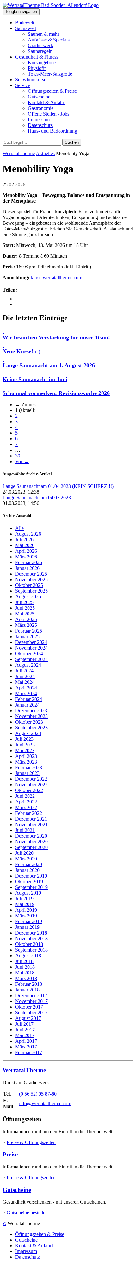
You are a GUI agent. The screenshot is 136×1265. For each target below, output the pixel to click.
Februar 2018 (28, 984)
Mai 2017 (24, 1035)
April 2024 (26, 687)
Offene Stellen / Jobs (48, 113)
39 (17, 455)
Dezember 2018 (31, 932)
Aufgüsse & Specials (49, 39)
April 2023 (26, 756)
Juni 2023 (25, 744)
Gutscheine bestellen (27, 1212)
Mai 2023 (24, 750)
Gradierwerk (40, 45)
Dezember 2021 (31, 818)
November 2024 (31, 648)
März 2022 (26, 807)
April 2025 (26, 619)
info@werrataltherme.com (45, 1103)
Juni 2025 (25, 608)
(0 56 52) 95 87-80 (38, 1094)
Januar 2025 (27, 636)
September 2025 (31, 591)
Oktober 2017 (29, 1007)
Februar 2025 (28, 630)
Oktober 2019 (29, 881)
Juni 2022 (25, 796)
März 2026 (26, 556)
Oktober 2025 (29, 585)
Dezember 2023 (31, 710)
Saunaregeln (40, 51)
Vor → (22, 461)
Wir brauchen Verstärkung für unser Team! (56, 337)
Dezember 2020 (31, 836)
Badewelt (24, 22)
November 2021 (31, 824)
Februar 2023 (28, 767)
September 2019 (31, 887)
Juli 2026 (24, 539)
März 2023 (26, 762)
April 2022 (26, 801)
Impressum (39, 119)
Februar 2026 (28, 562)
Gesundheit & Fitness (36, 57)
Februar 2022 (28, 813)
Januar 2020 (27, 870)
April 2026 (26, 551)
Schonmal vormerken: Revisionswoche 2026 (56, 393)
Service (22, 85)
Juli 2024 (24, 670)
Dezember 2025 (31, 573)
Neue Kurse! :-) (21, 351)
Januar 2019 (27, 927)
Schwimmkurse (30, 79)
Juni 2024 (25, 676)
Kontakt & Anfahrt (46, 102)
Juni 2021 (25, 830)
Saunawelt (25, 28)
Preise (10, 1154)
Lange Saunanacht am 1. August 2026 (49, 365)
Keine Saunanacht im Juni (35, 379)
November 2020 (31, 841)
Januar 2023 (27, 773)
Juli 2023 (24, 739)
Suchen (72, 142)
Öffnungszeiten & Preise (52, 91)
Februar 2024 (28, 699)
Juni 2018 (25, 967)
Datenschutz (40, 125)
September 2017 (31, 1012)
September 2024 (31, 659)
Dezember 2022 (31, 779)
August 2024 (28, 665)
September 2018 (31, 950)
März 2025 (26, 625)
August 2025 (28, 596)
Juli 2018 (24, 961)
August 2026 (28, 534)
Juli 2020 (24, 853)
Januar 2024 (27, 705)
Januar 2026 (27, 568)
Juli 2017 (24, 1024)
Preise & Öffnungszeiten (31, 1142)
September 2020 (31, 847)
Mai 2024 (24, 682)
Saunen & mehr (43, 34)
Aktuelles (45, 153)
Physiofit (37, 68)
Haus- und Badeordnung (52, 131)
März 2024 (26, 693)
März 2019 (26, 915)
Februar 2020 (28, 864)
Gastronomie (40, 108)
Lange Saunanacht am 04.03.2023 (37, 497)
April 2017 (26, 1041)
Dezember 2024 (31, 642)
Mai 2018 (24, 972)
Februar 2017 (28, 1052)
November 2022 (31, 784)
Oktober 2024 (29, 653)
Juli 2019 (24, 898)
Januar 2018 (27, 989)
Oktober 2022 (29, 790)
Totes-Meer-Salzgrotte (50, 74)
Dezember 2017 (31, 995)
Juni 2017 (25, 1029)
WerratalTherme (19, 153)
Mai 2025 (24, 613)
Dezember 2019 (31, 875)
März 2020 (26, 858)
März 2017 (26, 1046)
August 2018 (28, 955)
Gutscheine (39, 96)
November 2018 (31, 938)
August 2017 (28, 1018)
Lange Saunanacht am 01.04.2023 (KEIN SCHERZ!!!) (58, 486)
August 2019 (28, 893)
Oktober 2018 (29, 944)
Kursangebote (42, 62)
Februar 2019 (28, 921)
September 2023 (31, 727)
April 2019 (26, 910)
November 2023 (31, 716)
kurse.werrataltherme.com (56, 277)
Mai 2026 (24, 545)
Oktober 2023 (29, 722)
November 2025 (31, 579)
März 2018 (26, 978)
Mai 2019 (24, 904)
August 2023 (28, 733)
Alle (19, 528)
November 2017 (31, 1001)
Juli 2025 (24, 602)
